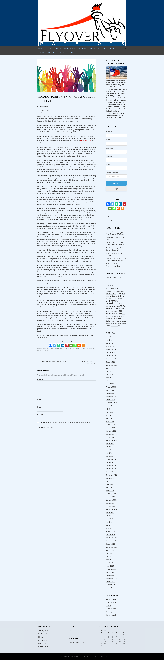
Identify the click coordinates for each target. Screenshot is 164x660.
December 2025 (111, 356)
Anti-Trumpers (112, 291)
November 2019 (111, 578)
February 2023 (111, 459)
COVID (119, 298)
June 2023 (109, 450)
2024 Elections (111, 289)
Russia (124, 321)
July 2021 (109, 516)
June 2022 (109, 484)
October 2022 (110, 472)
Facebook (117, 306)
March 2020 (110, 566)
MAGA (123, 313)
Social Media (123, 323)
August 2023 (110, 443)
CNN (114, 298)
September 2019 (111, 585)
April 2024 (109, 418)
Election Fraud (110, 306)
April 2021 (109, 525)
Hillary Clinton (120, 308)
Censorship (116, 296)
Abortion (119, 289)
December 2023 (111, 431)
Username (109, 131)
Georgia (113, 308)
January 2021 (110, 534)
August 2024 (110, 406)
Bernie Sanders (111, 293)
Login (116, 189)
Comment (41, 379)
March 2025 (110, 384)
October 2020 (110, 544)
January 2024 (110, 428)
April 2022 (109, 487)
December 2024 (111, 393)
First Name (109, 140)
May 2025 (109, 378)
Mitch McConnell (112, 316)
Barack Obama (120, 291)
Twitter (112, 325)
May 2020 (109, 560)
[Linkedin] (63, 345)
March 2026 (110, 346)
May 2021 (109, 522)
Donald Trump (114, 303)
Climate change (109, 298)
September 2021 (111, 509)
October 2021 (110, 506)
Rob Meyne (69, 48)
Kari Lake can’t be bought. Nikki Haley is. (88, 362)
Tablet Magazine (85, 141)
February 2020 (111, 569)
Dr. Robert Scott (106, 48)
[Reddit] (79, 345)
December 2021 (111, 500)
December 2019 (111, 575)
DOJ (118, 301)
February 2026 (111, 349)
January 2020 (110, 572)
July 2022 (109, 481)
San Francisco (109, 323)
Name (39, 399)
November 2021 (111, 503)
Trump (108, 326)
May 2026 (109, 340)
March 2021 (110, 528)
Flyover (42, 53)
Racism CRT (68, 348)
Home (40, 48)
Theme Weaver (101, 656)
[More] (83, 345)
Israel (111, 311)
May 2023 (109, 453)
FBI (121, 306)
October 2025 (110, 362)
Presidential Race (117, 318)
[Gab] (59, 345)
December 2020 (111, 538)
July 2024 (109, 409)
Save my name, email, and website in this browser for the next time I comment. (65, 422)
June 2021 (109, 519)
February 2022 (111, 494)
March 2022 (110, 490)
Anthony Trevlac (86, 48)
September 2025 (111, 365)
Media (107, 316)
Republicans (116, 321)
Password (109, 164)
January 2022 (110, 497)
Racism (108, 321)
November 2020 (111, 541)
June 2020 (109, 556)
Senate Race (116, 323)
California (108, 296)
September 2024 (111, 403)
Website (40, 415)
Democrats (111, 300)
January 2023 (110, 462)
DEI (61, 348)
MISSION (52, 53)
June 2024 (109, 412)
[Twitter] (54, 345)
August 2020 (110, 550)
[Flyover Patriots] (82, 23)
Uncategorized (111, 615)
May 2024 (109, 415)
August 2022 (110, 478)
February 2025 (111, 387)
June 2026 (109, 337)
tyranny (116, 325)
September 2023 (111, 440)
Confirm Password (112, 172)
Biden (119, 293)
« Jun (101, 648)
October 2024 (110, 399)
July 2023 (109, 447)
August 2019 (110, 588)
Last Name (109, 148)
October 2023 (110, 437)
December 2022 (111, 465)
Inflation (108, 311)
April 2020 (109, 563)
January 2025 (110, 390)
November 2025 (111, 359)
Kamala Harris (117, 314)
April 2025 (109, 381)
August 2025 (110, 368)
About (70, 53)
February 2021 (111, 531)
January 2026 (110, 352)
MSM (118, 316)
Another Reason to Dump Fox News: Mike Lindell (52, 361)
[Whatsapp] (75, 345)
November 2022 (111, 469)
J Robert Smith (53, 48)
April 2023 (109, 456)
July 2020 (109, 553)
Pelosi (110, 318)
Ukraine (120, 326)
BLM (123, 293)
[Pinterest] (67, 345)
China (122, 296)
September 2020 (111, 547)
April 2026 (109, 343)
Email (39, 407)
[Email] (71, 345)
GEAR (61, 53)
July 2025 (109, 371)
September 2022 (111, 475)
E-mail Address (111, 156)
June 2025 (109, 374)
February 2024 (111, 425)
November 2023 (111, 434)
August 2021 (110, 512)
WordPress (77, 656)
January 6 (116, 311)
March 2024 (110, 421)
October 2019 (110, 581)
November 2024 (111, 396)
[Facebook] (50, 345)
